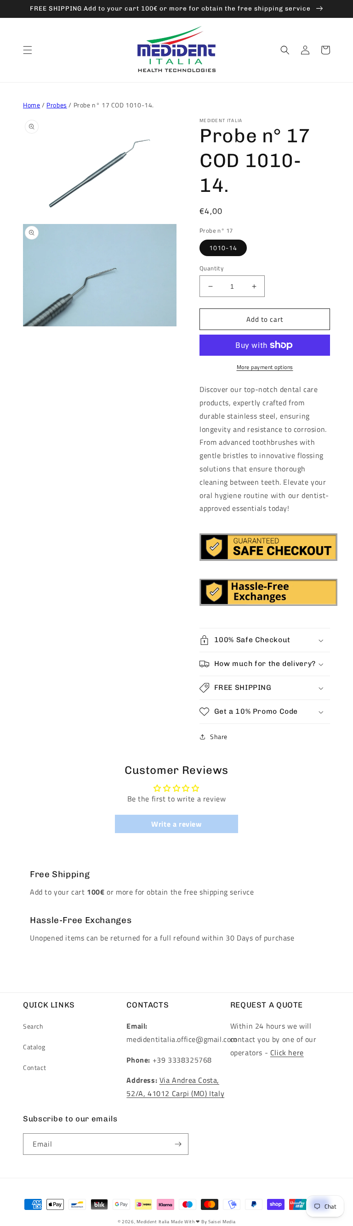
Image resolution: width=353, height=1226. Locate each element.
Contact (34, 1067)
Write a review (176, 823)
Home (31, 105)
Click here (287, 1052)
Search (33, 1026)
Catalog (34, 1047)
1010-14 (223, 247)
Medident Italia (153, 1221)
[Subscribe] (178, 1144)
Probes (56, 105)
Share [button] (219, 736)
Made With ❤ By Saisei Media (203, 1221)
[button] (27, 50)
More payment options (265, 367)
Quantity (211, 268)
